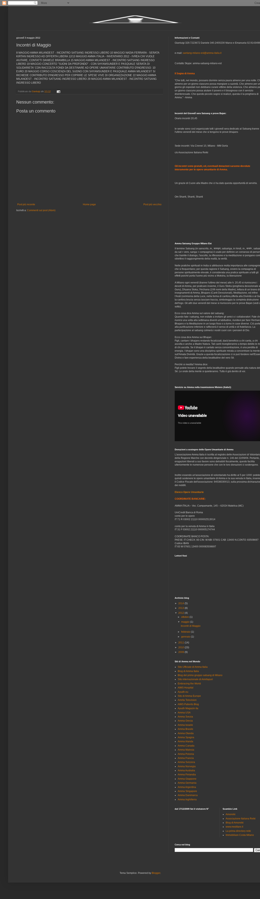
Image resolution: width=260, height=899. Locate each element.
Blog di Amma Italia (188, 671)
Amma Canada (186, 745)
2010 (181, 647)
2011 (181, 642)
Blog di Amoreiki (235, 822)
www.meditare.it (234, 826)
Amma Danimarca (188, 795)
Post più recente (26, 204)
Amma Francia (186, 758)
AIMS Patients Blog (188, 704)
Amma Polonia (186, 754)
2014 (181, 603)
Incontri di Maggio (190, 626)
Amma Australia (186, 770)
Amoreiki (230, 814)
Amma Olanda (186, 733)
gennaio (186, 636)
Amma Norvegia (187, 766)
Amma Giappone (187, 778)
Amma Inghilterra (187, 799)
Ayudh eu (183, 691)
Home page (89, 204)
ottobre (185, 617)
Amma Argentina (187, 787)
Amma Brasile (185, 729)
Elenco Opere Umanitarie (189, 492)
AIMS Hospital (185, 687)
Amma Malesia (186, 749)
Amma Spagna (186, 737)
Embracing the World (189, 683)
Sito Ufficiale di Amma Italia (193, 667)
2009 (181, 652)
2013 (181, 608)
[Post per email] (58, 91)
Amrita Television (187, 700)
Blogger (156, 873)
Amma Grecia (185, 720)
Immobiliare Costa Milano (240, 835)
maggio (185, 621)
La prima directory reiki (238, 831)
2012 (181, 613)
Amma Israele (185, 725)
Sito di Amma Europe (189, 696)
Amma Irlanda (185, 741)
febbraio (186, 631)
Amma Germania (187, 782)
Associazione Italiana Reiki (241, 818)
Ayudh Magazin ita (188, 708)
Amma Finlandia (187, 774)
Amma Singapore (187, 791)
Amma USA (184, 712)
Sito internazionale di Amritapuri (195, 679)
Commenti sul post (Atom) (41, 210)
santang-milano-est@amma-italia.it (202, 53)
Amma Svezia (185, 716)
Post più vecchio (152, 204)
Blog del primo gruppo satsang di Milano (200, 675)
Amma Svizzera (186, 762)
